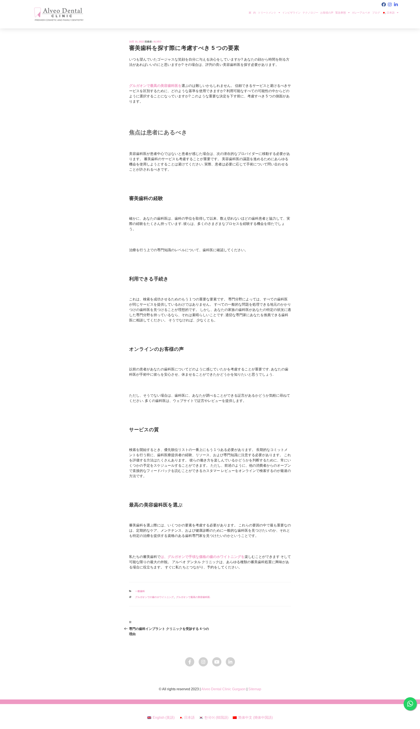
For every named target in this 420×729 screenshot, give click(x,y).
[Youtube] (216, 661)
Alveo (157, 41)
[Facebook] (384, 5)
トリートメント (267, 12)
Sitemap (254, 689)
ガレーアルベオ (361, 12)
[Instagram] (390, 5)
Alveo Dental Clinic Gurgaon (223, 689)
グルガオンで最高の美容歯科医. (193, 597)
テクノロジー (310, 12)
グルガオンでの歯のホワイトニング (154, 597)
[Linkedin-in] (396, 5)
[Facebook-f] (189, 661)
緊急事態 (340, 12)
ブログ (376, 12)
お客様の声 (326, 12)
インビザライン (291, 12)
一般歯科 (140, 591)
